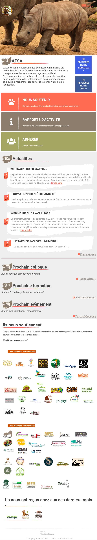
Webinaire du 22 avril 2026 (30, 213)
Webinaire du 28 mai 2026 (28, 169)
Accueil (43, 531)
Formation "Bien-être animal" (33, 194)
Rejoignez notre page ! (83, 85)
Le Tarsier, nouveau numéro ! (36, 241)
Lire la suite (56, 182)
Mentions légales (47, 534)
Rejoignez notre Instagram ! (83, 66)
